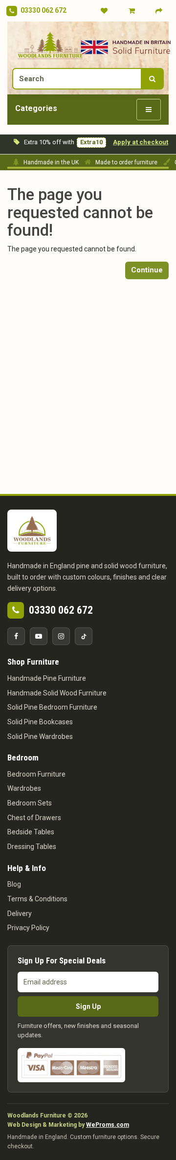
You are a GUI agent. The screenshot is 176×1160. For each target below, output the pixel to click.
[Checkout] (159, 11)
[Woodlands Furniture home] (50, 44)
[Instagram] (61, 636)
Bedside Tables (30, 832)
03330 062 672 (43, 10)
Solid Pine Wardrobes (40, 736)
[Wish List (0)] (104, 11)
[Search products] (152, 78)
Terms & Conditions (37, 899)
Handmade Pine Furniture (46, 678)
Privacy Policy (28, 928)
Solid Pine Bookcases (40, 722)
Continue (147, 270)
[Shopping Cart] (131, 11)
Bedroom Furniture (36, 774)
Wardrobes (24, 788)
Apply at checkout (140, 142)
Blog (14, 884)
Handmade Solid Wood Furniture (57, 693)
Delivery (19, 913)
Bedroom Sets (29, 803)
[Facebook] (16, 636)
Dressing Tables (31, 846)
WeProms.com (107, 1124)
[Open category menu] (148, 109)
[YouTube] (38, 636)
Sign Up (88, 1006)
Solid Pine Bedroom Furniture (52, 707)
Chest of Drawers (34, 818)
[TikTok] (83, 636)
